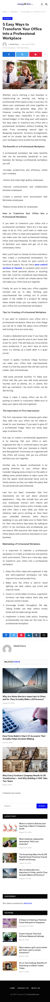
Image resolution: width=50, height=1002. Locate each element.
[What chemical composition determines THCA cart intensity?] (10, 842)
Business (7, 18)
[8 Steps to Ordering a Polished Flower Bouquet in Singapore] (10, 923)
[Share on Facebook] (9, 54)
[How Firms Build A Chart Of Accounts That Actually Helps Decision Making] (25, 720)
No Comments (10, 48)
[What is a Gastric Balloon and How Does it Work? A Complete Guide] (10, 827)
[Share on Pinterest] (35, 54)
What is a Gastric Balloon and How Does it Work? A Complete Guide (32, 826)
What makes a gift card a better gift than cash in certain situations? (33, 950)
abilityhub (28, 903)
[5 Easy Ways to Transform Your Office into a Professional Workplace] (25, 74)
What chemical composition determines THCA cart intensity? (31, 841)
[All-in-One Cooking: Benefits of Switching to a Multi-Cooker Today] (10, 966)
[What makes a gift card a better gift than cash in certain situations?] (10, 951)
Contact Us (23, 988)
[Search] (46, 4)
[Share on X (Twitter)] (22, 54)
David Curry (14, 44)
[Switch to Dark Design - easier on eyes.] (42, 4)
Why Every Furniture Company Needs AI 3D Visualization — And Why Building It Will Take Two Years (25, 778)
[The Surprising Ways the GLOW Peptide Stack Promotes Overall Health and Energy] (10, 858)
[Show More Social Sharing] (45, 54)
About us (35, 988)
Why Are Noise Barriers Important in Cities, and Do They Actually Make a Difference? (33, 872)
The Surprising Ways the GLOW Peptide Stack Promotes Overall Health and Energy (33, 857)
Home (12, 988)
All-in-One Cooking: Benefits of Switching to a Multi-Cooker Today (33, 965)
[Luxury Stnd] (25, 4)
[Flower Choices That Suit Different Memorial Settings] (10, 937)
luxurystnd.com (33, 994)
